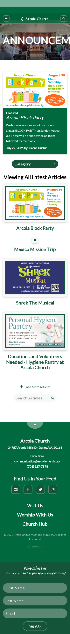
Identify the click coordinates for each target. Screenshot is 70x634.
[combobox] (35, 164)
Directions (37, 456)
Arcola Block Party (25, 117)
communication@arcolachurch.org (37, 461)
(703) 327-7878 (37, 466)
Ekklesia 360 (35, 547)
